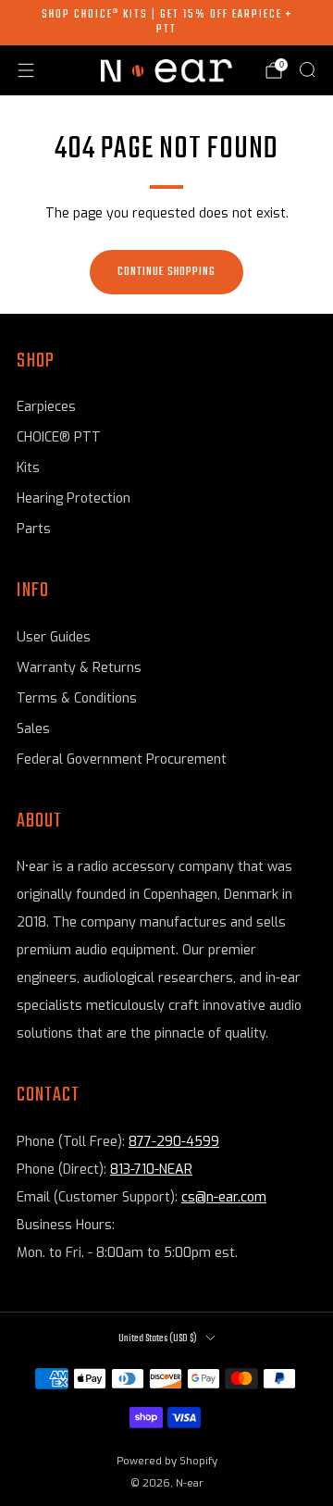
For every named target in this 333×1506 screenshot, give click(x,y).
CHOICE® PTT (59, 437)
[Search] (307, 69)
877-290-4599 (174, 1142)
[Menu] (26, 70)
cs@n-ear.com (223, 1197)
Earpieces (46, 407)
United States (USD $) (157, 1338)
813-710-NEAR (151, 1169)
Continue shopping (166, 271)
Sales (33, 729)
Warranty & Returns (79, 668)
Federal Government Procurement (122, 759)
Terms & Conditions (77, 698)
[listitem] (166, 23)
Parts (34, 529)
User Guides (54, 637)
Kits (28, 468)
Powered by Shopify (167, 1461)
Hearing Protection (73, 498)
